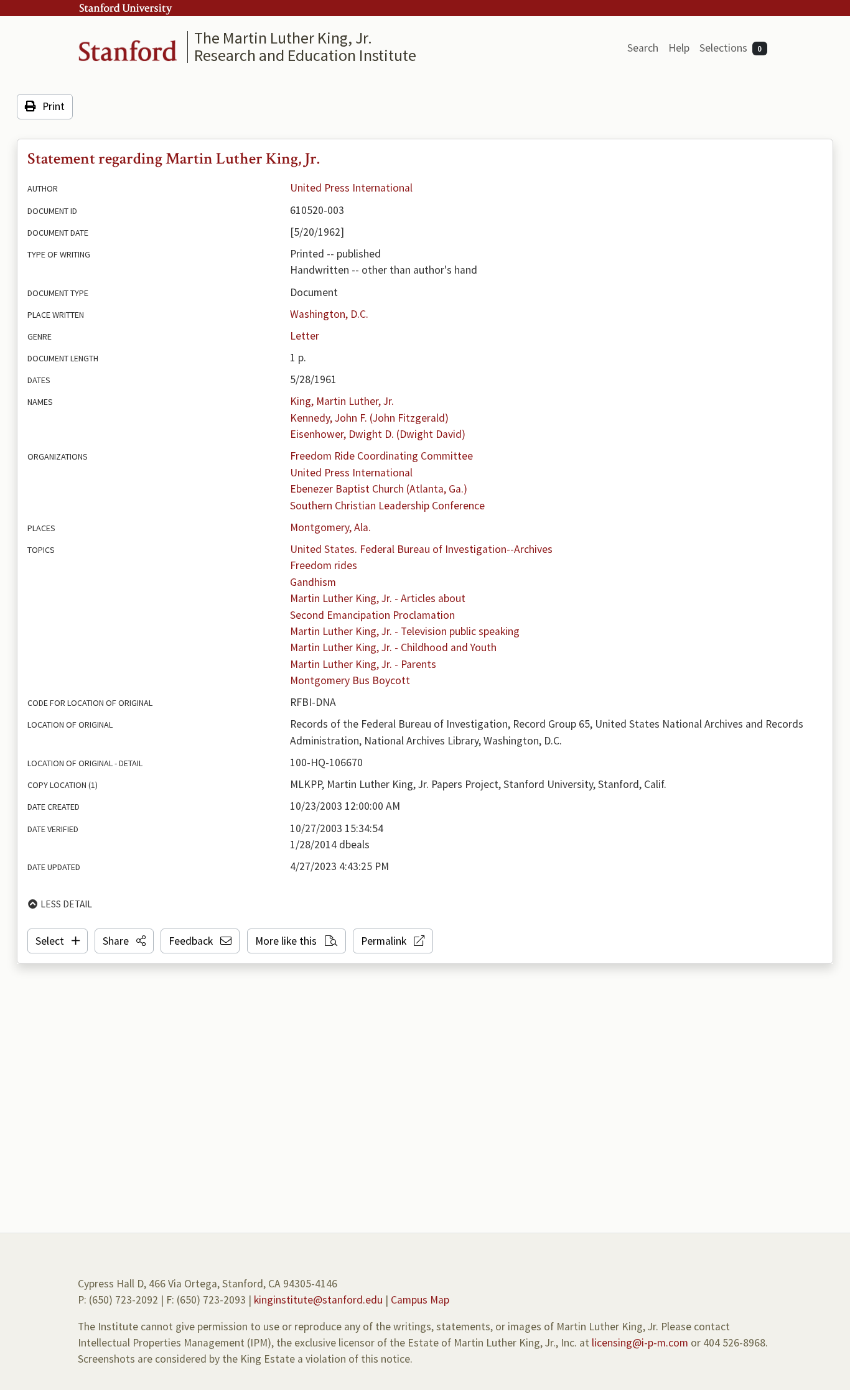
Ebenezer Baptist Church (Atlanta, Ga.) (378, 489)
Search (642, 48)
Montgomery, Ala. (330, 527)
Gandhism (313, 582)
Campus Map (420, 1300)
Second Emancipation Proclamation (372, 615)
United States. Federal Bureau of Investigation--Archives (421, 549)
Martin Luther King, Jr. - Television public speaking (405, 631)
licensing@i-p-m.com (640, 1343)
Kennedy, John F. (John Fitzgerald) (369, 418)
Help (678, 48)
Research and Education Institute (305, 55)
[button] (124, 941)
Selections (730, 48)
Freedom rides (323, 565)
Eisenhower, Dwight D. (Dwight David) (377, 434)
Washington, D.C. (329, 314)
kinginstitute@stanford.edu (318, 1300)
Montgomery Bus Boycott (350, 680)
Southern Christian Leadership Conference (387, 505)
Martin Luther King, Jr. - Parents (363, 664)
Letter (304, 336)
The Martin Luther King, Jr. (283, 37)
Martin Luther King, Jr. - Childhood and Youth (393, 647)
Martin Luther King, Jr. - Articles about (377, 598)
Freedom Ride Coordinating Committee (381, 456)
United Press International (351, 188)
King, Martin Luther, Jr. (342, 401)
